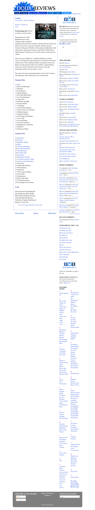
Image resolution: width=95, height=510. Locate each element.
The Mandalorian (74, 299)
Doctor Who (62, 368)
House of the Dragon (62, 431)
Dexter (61, 366)
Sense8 (73, 391)
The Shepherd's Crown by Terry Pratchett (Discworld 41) (69, 125)
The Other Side (22, 153)
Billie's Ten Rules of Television (68, 161)
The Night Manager (73, 322)
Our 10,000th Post (64, 159)
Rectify (73, 381)
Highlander (62, 428)
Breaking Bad (63, 341)
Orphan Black (74, 333)
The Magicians (75, 292)
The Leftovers (63, 474)
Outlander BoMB (73, 338)
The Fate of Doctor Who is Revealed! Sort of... (66, 137)
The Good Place (63, 418)
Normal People (75, 327)
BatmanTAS (62, 330)
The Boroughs (63, 339)
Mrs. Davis (74, 312)
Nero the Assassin (73, 318)
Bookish (61, 337)
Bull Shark (71, 122)
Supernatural (74, 417)
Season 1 (18, 25)
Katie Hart (32, 205)
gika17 (61, 198)
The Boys (62, 334)
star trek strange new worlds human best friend (68, 193)
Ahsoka (61, 312)
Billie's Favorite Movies (66, 233)
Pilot (18, 84)
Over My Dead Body (23, 148)
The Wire (73, 466)
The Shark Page (63, 257)
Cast (16, 27)
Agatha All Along (62, 304)
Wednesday (74, 460)
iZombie (61, 447)
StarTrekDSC (74, 408)
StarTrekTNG (74, 414)
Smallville (73, 400)
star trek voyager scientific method (68, 199)
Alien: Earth (62, 316)
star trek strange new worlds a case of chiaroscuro (68, 180)
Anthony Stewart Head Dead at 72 (68, 141)
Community (62, 351)
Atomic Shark (72, 117)
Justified (61, 455)
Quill (19, 144)
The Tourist (74, 423)
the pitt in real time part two (69, 211)
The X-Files (74, 471)
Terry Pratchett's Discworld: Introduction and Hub (67, 150)
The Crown (62, 355)
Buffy (60, 343)
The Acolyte (62, 301)
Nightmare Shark (72, 120)
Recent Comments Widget (76, 213)
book (69, 34)
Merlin (73, 304)
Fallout (61, 389)
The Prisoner (74, 366)
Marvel (61, 245)
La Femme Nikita (62, 467)
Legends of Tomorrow (62, 477)
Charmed (61, 349)
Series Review (72, 72)
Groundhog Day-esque (65, 240)
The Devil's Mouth (73, 78)
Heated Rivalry (63, 426)
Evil (60, 382)
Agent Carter (63, 307)
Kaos (60, 460)
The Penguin (74, 348)
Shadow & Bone (75, 392)
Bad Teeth (20, 138)
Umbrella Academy (73, 438)
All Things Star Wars (65, 230)
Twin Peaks (74, 431)
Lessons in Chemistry (62, 481)
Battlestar (62, 332)
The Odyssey (71, 89)
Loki (60, 484)
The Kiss (20, 140)
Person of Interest (73, 351)
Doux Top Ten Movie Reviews (67, 156)
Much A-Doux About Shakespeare (69, 252)
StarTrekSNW (75, 412)
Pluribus (73, 356)
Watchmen (74, 458)
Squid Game (74, 402)
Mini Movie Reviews (65, 250)
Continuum (62, 353)
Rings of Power (75, 385)
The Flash (62, 395)
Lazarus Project (63, 472)
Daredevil (62, 360)
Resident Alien (75, 383)
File (22, 205)
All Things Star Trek (65, 228)
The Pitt (73, 354)
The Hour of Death (24, 157)
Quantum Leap (75, 373)
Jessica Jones (63, 453)
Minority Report (72, 107)
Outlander (73, 335)
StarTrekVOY (74, 416)
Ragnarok (73, 379)
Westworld (74, 462)
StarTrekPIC (74, 410)
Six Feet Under (75, 396)
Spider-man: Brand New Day (68, 81)
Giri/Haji (61, 416)
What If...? (74, 464)
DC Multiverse (63, 235)
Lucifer (61, 487)
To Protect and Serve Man (26, 159)
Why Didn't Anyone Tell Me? (69, 144)
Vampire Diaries (75, 444)
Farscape (61, 391)
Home (36, 213)
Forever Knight (63, 401)
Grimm (18, 18)
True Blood (74, 427)
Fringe (61, 403)
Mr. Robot (73, 310)
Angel (61, 320)
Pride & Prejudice (64, 254)
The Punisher (74, 367)
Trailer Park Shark (73, 104)
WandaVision (74, 456)
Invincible (62, 441)
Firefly (61, 393)
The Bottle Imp (22, 151)
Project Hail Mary (73, 95)
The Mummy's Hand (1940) (69, 110)
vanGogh (62, 210)
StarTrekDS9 (74, 406)
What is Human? (68, 102)
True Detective (75, 429)
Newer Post (19, 213)
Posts (18, 497)
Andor (61, 318)
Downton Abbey (63, 374)
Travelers (73, 425)
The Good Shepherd (23, 146)
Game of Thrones (61, 413)
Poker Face (74, 358)
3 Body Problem (63, 293)
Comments (20, 500)
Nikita (72, 325)
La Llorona (20, 155)
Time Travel (62, 259)
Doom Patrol (62, 372)
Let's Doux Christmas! (65, 242)
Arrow (61, 322)
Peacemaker (74, 344)
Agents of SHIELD (62, 310)
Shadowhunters (75, 394)
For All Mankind (61, 398)
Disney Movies (63, 238)
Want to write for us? (47, 493)
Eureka (61, 380)
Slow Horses (74, 398)
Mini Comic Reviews (65, 247)
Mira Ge (61, 184)
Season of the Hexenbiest (25, 161)
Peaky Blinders (75, 346)
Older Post (52, 213)
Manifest (73, 302)
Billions (61, 336)
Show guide (39, 205)
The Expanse (63, 384)
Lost (60, 485)
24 (60, 295)
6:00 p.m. (67, 63)
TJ (60, 168)
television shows (75, 32)
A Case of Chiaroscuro (68, 66)
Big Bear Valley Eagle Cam (67, 147)
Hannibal (61, 424)
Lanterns (61, 470)
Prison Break (74, 364)
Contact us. (47, 495)
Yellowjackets (75, 477)
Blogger (50, 505)
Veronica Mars (75, 450)
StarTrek (73, 404)
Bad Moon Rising (22, 142)
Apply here (66, 283)
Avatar (61, 324)
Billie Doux (62, 178)
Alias (60, 314)
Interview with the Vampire (63, 438)
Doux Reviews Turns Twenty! (67, 154)
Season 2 (24, 25)
